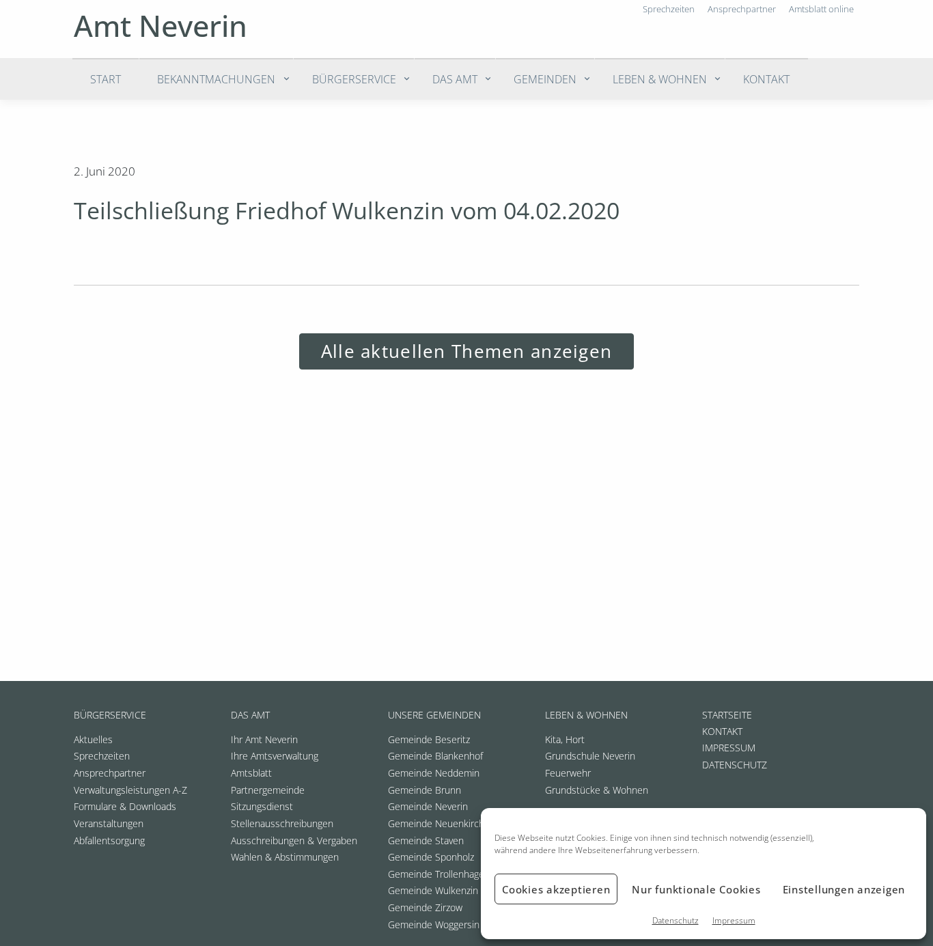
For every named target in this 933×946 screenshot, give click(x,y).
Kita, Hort (565, 739)
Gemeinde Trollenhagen (439, 873)
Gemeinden (545, 79)
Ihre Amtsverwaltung (274, 755)
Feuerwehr (568, 772)
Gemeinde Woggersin (433, 924)
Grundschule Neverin (590, 755)
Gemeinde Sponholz (431, 856)
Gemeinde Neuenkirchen (441, 823)
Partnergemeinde (268, 789)
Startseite (727, 714)
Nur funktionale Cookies (696, 889)
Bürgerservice (354, 79)
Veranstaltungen (108, 823)
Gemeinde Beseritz (429, 739)
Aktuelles (93, 739)
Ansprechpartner (109, 772)
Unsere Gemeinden (434, 714)
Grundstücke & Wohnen (596, 789)
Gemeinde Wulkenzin (433, 890)
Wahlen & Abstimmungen (285, 856)
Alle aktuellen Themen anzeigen (466, 351)
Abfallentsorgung (109, 840)
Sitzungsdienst (262, 806)
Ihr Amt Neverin (264, 739)
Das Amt (454, 79)
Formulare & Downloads (125, 806)
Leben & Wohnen (660, 79)
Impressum (733, 920)
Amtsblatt (251, 772)
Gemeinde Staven (426, 840)
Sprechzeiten (102, 755)
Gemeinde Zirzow (425, 907)
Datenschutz (675, 920)
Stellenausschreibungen (282, 823)
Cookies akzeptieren (556, 889)
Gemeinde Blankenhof (435, 755)
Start (105, 79)
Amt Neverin (160, 25)
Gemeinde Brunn (424, 789)
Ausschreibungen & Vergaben (294, 840)
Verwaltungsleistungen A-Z (130, 789)
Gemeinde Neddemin (433, 772)
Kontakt (766, 79)
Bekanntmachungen (216, 79)
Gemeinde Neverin (428, 806)
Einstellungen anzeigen (844, 889)
